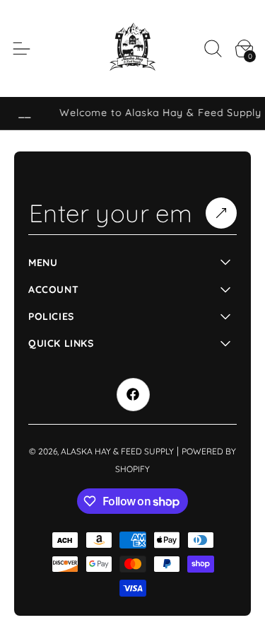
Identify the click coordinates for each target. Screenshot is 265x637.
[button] (212, 48)
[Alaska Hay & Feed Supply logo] (132, 48)
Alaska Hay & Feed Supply (117, 451)
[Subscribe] (221, 213)
